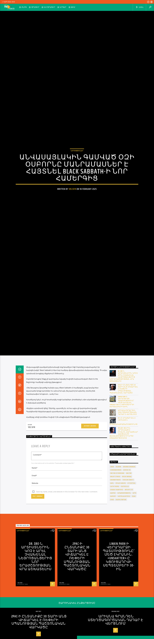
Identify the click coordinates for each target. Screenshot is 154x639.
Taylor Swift (128, 505)
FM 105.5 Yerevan (117, 499)
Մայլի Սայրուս (116, 515)
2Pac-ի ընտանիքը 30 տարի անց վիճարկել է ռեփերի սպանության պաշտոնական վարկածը (124, 415)
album (118, 492)
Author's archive (90, 451)
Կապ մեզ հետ (9, 2)
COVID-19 (126, 496)
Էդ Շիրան (131, 509)
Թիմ (73, 7)
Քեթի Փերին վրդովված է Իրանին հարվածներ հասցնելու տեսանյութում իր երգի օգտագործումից (124, 459)
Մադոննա (125, 512)
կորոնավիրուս (124, 522)
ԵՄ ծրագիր (49, 7)
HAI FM (128, 499)
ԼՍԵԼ (141, 7)
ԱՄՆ (112, 509)
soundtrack (115, 505)
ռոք (112, 525)
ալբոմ (113, 519)
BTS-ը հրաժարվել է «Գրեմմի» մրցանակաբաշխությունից (124, 447)
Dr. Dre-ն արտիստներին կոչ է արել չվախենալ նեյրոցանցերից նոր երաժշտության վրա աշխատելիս (124, 402)
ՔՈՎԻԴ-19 (129, 515)
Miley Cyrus (115, 502)
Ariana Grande (129, 492)
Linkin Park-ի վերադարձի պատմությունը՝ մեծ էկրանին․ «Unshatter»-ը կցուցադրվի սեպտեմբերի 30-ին (122, 427)
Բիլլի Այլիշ (121, 509)
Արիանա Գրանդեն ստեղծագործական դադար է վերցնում (127, 438)
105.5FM (72, 201)
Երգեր (63, 7)
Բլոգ (24, 7)
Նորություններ (77, 163)
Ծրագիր (35, 7)
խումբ (113, 522)
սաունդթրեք (121, 525)
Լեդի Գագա (114, 512)
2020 (112, 492)
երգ (134, 519)
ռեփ (134, 522)
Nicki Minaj (126, 502)
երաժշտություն (124, 519)
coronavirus (115, 496)
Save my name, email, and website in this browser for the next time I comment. (67, 517)
